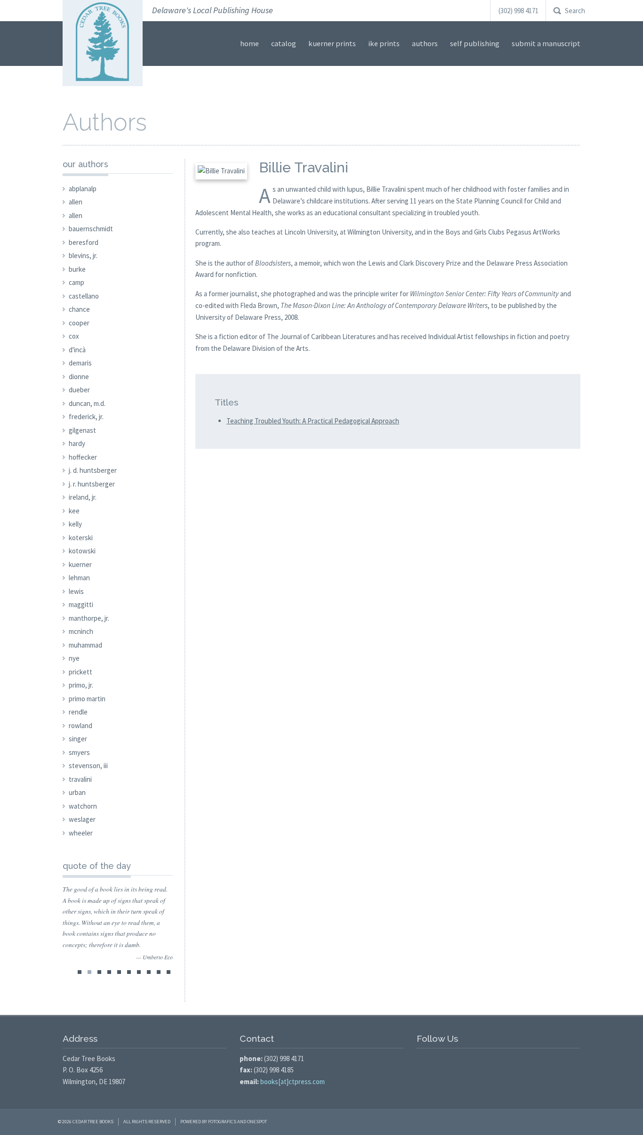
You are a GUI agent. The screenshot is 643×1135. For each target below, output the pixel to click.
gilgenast (82, 430)
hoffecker (83, 457)
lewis (76, 591)
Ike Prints (384, 44)
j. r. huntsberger (92, 483)
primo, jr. (81, 685)
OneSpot (257, 1122)
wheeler (81, 832)
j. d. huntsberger (93, 470)
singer (78, 738)
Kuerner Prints (332, 44)
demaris (80, 362)
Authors (425, 44)
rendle (78, 711)
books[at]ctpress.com (292, 1081)
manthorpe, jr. (89, 618)
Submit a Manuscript (546, 44)
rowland (80, 725)
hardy (77, 443)
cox (74, 336)
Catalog (283, 44)
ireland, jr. (82, 497)
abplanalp (82, 188)
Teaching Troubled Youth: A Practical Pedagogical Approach (312, 420)
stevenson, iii (88, 765)
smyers (79, 752)
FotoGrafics (222, 1122)
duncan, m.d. (87, 403)
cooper (79, 322)
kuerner (80, 564)
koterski (81, 537)
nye (74, 658)
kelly (75, 523)
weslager (82, 819)
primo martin (87, 698)
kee (74, 510)
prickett (80, 671)
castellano (84, 296)
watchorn (83, 806)
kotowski (82, 550)
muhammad (85, 644)
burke (77, 269)
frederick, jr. (86, 416)
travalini (80, 779)
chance (79, 309)
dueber (79, 389)
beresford (83, 242)
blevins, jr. (83, 255)
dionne (79, 376)
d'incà (77, 349)
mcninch (81, 631)
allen (75, 201)
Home (249, 44)
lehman (79, 577)
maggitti (81, 604)
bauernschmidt (91, 228)
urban (77, 792)
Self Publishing (474, 44)
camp (76, 282)
